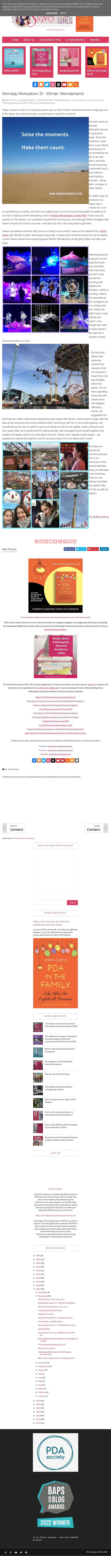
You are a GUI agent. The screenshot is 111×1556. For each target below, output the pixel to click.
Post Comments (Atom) (24, 838)
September (43, 1366)
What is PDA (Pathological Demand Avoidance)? (55, 697)
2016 (38, 1401)
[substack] (41, 84)
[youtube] (64, 84)
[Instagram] (48, 760)
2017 (38, 1289)
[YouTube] (58, 760)
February (42, 1392)
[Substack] (39, 760)
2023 (38, 1267)
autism (74, 100)
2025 (38, 1259)
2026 (38, 1255)
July (40, 1374)
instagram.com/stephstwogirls (60, 750)
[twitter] (47, 84)
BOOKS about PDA (50, 39)
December (43, 1292)
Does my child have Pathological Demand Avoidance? (55, 705)
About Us (29, 39)
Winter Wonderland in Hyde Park (68, 215)
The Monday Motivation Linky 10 (52, 1344)
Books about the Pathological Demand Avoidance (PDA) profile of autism (55, 733)
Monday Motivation (95, 100)
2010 (38, 1423)
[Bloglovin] (77, 760)
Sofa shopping (44, 1329)
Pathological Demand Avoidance (15, 103)
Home (15, 39)
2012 (38, 1415)
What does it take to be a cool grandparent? (56, 1358)
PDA (31, 103)
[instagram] (52, 84)
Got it (63, 13)
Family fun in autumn (46, 1348)
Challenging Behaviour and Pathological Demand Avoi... (54, 1353)
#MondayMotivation (45, 100)
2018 (38, 1285)
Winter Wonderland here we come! (53, 1306)
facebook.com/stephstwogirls (60, 746)
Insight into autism (46, 1314)
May (40, 1381)
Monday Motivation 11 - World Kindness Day (57, 1325)
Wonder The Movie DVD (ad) (57, 1074)
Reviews (94, 39)
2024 (38, 1263)
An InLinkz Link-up (99, 516)
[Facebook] (34, 760)
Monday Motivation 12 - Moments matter (55, 1318)
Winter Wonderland (47, 103)
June (40, 1377)
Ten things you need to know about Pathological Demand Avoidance (55, 701)
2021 (38, 1274)
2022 (38, 1270)
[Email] (72, 760)
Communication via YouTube (50, 1310)
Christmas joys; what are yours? (51, 1299)
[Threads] (53, 760)
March (41, 1388)
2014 (38, 1408)
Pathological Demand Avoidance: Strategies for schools (58, 1339)
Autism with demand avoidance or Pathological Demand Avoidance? (55, 729)
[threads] (58, 84)
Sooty (36, 103)
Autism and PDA (75, 39)
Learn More (52, 13)
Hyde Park (82, 100)
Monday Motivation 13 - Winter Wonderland (56, 1303)
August (41, 1370)
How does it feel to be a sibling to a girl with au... (56, 1333)
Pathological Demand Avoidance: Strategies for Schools (55, 717)
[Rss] (67, 760)
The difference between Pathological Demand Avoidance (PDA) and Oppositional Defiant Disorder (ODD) (61, 1039)
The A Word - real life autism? (50, 1321)
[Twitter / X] (44, 760)
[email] (70, 84)
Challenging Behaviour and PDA (55, 721)
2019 (38, 1282)
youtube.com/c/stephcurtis (59, 754)
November (43, 1296)
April (40, 1385)
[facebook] (35, 84)
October (42, 1362)
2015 (38, 1404)
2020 (38, 1278)
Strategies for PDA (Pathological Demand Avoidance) (55, 713)
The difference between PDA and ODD (55, 709)
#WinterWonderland (62, 100)
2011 (38, 1419)
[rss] (76, 84)
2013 (38, 1412)
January (41, 1396)
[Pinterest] (63, 760)
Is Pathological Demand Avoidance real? (55, 725)
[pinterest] (26, 1552)
